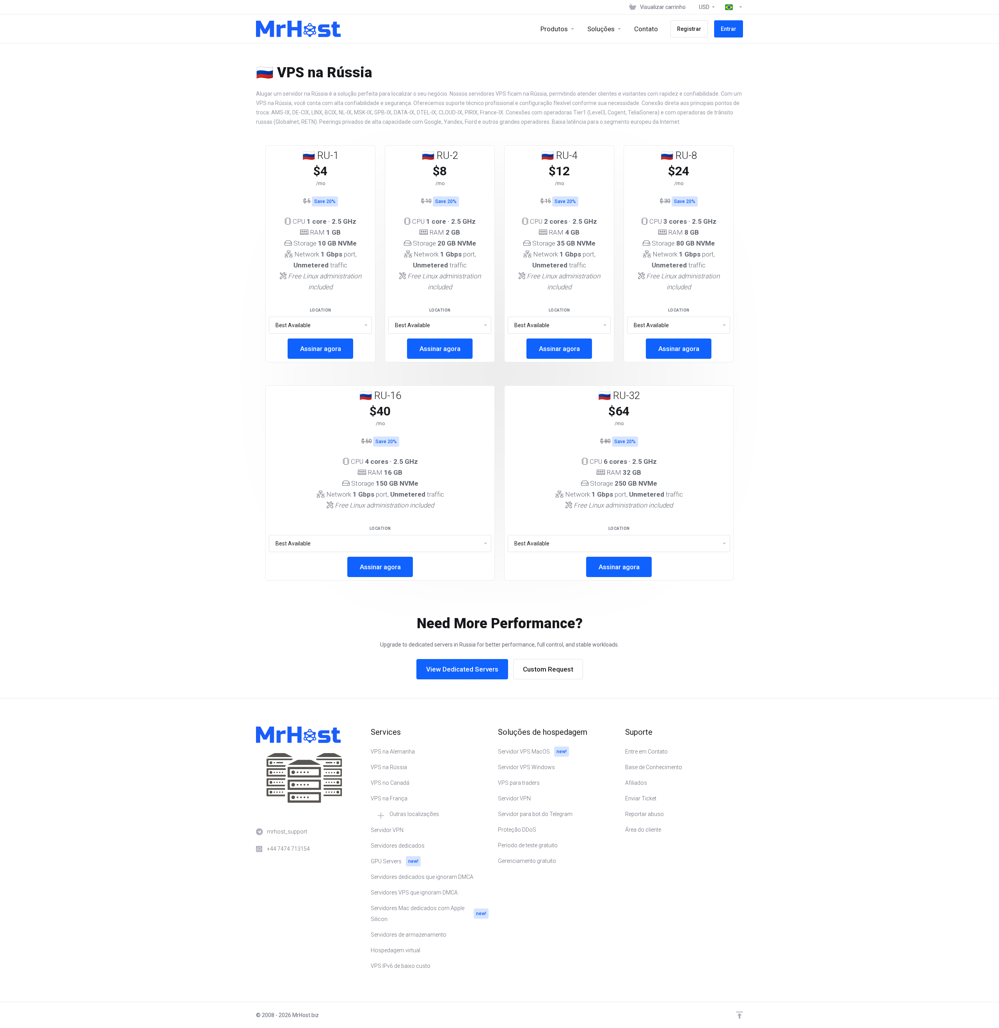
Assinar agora (320, 349)
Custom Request (548, 669)
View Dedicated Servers (462, 669)
